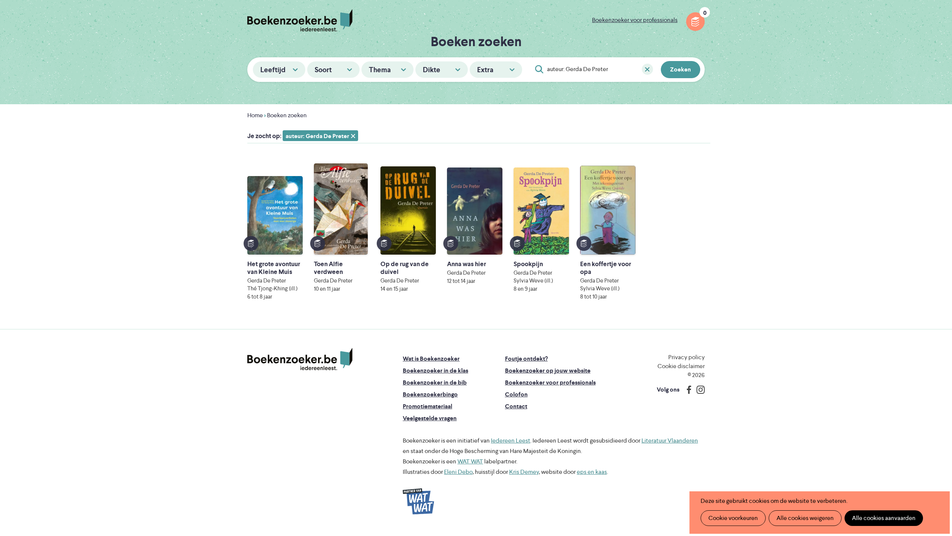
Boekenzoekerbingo (430, 394)
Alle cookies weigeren (805, 518)
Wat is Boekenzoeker (431, 359)
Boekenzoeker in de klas (435, 370)
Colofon (516, 394)
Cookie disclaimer (681, 366)
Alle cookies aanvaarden (884, 518)
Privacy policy (686, 357)
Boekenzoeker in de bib (435, 382)
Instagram (698, 390)
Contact (516, 406)
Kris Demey (524, 472)
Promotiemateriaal (427, 406)
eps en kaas (592, 472)
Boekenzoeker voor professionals (635, 20)
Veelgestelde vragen (430, 418)
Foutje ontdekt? (526, 359)
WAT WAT (470, 461)
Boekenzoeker (300, 20)
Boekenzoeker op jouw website (548, 370)
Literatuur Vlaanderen (669, 440)
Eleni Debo (458, 472)
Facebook (687, 390)
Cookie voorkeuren (733, 518)
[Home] (300, 359)
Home (255, 115)
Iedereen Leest (510, 440)
